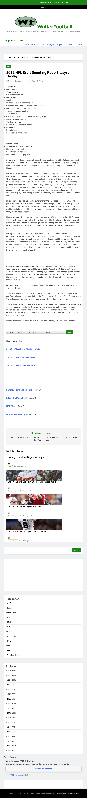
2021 (9, 694)
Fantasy (10, 608)
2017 (9, 713)
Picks (9, 646)
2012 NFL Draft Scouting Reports (20, 365)
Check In (19, 40)
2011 (9, 741)
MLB (9, 622)
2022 (9, 690)
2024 (9, 680)
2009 (9, 751)
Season (10, 650)
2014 (9, 727)
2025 (9, 675)
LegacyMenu (8, 40)
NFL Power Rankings (16, 414)
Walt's (37, 349)
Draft (9, 603)
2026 (9, 671)
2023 (9, 685)
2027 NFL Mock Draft (31, 45)
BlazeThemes (61, 794)
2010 (9, 746)
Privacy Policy (72, 794)
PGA (9, 641)
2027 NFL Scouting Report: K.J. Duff (24, 507)
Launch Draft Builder (43, 769)
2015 (9, 722)
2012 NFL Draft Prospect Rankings (21, 357)
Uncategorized (12, 655)
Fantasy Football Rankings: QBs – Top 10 (26, 457)
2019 (9, 704)
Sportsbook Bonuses (74, 45)
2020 (9, 699)
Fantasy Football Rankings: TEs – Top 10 (54, 2)
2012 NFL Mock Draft (15, 349)
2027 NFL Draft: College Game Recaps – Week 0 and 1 (32, 482)
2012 (9, 736)
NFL (8, 67)
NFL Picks (11, 406)
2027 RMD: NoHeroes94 (15, 775)
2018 (9, 708)
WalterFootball (54, 27)
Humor (10, 617)
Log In (43, 7)
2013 (9, 732)
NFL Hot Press (12, 636)
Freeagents (11, 613)
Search (76, 550)
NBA (9, 627)
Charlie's (29, 349)
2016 (9, 718)
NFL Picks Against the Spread (53, 45)
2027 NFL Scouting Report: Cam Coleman (27, 532)
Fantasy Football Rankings (19, 390)
